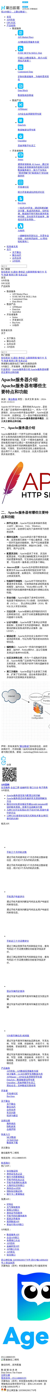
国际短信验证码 (14, 1191)
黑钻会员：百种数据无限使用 (21, 1085)
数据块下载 (12, 1142)
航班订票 (13, 275)
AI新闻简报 (31, 272)
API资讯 (11, 1252)
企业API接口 (13, 1237)
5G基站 (14, 272)
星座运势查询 (13, 1218)
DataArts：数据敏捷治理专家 (21, 1080)
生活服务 (5, 787)
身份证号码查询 (14, 1213)
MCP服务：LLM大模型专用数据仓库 (25, 1074)
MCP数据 (11, 1137)
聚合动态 (16, 255)
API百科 (16, 261)
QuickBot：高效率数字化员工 (21, 1082)
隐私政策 (11, 1126)
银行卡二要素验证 (15, 1194)
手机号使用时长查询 (17, 1182)
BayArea (11, 1096)
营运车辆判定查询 (15, 991)
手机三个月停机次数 (17, 852)
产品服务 (5, 1068)
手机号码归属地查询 (17, 1216)
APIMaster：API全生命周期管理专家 (24, 1077)
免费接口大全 (13, 1240)
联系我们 (5, 1163)
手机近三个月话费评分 (18, 941)
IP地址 (10, 1204)
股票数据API (13, 1221)
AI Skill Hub (12, 1140)
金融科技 (24, 787)
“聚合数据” (24, 746)
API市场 (11, 20)
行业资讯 (5, 369)
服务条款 (11, 1123)
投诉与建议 (12, 1115)
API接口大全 (13, 1249)
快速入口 (5, 1134)
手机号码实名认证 (15, 1179)
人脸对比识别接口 (15, 1185)
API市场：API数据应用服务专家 (22, 1071)
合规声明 (11, 1129)
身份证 (21, 272)
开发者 (4, 1090)
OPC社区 (11, 22)
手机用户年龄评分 (15, 896)
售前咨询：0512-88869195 (13, 1378)
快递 (6, 275)
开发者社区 (12, 1093)
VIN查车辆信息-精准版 (18, 1035)
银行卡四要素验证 (15, 1177)
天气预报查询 (13, 1207)
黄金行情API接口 (15, 1224)
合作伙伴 (16, 258)
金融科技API (13, 1246)
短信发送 (5, 272)
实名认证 (22, 275)
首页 (9, 17)
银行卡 (40, 272)
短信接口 (11, 1255)
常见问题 (11, 1112)
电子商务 (43, 787)
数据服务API (13, 1234)
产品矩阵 (11, 25)
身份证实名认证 (14, 1174)
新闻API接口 (13, 1210)
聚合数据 (12, 399)
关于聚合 (16, 252)
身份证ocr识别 (14, 1188)
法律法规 (5, 1120)
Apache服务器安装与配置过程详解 (23, 795)
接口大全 (33, 787)
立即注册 (5, 1375)
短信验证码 (12, 1171)
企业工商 (15, 787)
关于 (9, 249)
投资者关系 (12, 246)
